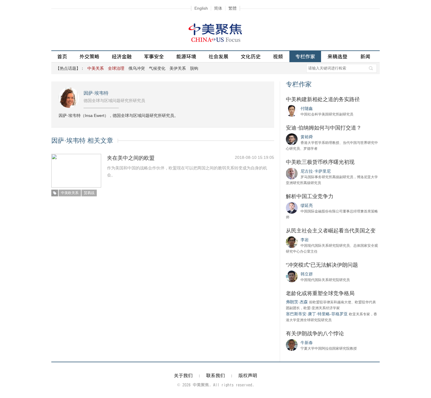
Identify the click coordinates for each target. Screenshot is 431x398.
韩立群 (307, 274)
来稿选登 (337, 56)
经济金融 (122, 56)
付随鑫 (307, 108)
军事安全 (154, 56)
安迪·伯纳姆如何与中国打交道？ (324, 128)
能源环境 (186, 56)
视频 (278, 56)
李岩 (305, 239)
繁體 (232, 8)
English (201, 8)
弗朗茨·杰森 (297, 302)
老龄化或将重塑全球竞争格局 (320, 293)
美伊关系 (177, 68)
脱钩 (194, 68)
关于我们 (183, 375)
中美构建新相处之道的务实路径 (323, 99)
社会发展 (218, 56)
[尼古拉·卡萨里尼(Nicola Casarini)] (292, 173)
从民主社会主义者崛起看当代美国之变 (331, 231)
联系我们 (215, 375)
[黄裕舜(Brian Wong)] (292, 139)
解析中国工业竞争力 (309, 196)
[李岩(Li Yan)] (292, 241)
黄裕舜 (307, 137)
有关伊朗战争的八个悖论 (315, 333)
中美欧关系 (70, 193)
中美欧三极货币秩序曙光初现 (320, 162)
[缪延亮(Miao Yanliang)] (292, 207)
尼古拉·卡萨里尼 (316, 171)
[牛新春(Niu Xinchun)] (292, 344)
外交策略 (89, 56)
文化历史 (251, 56)
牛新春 (307, 342)
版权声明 (247, 375)
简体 (218, 8)
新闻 (365, 56)
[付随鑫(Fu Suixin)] (292, 110)
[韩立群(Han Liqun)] (292, 276)
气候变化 (157, 68)
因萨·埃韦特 (96, 93)
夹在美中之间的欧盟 (131, 158)
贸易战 (89, 193)
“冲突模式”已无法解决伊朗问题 (322, 265)
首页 (62, 56)
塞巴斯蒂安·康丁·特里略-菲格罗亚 (317, 314)
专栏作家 (305, 56)
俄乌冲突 (136, 68)
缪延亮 (307, 205)
